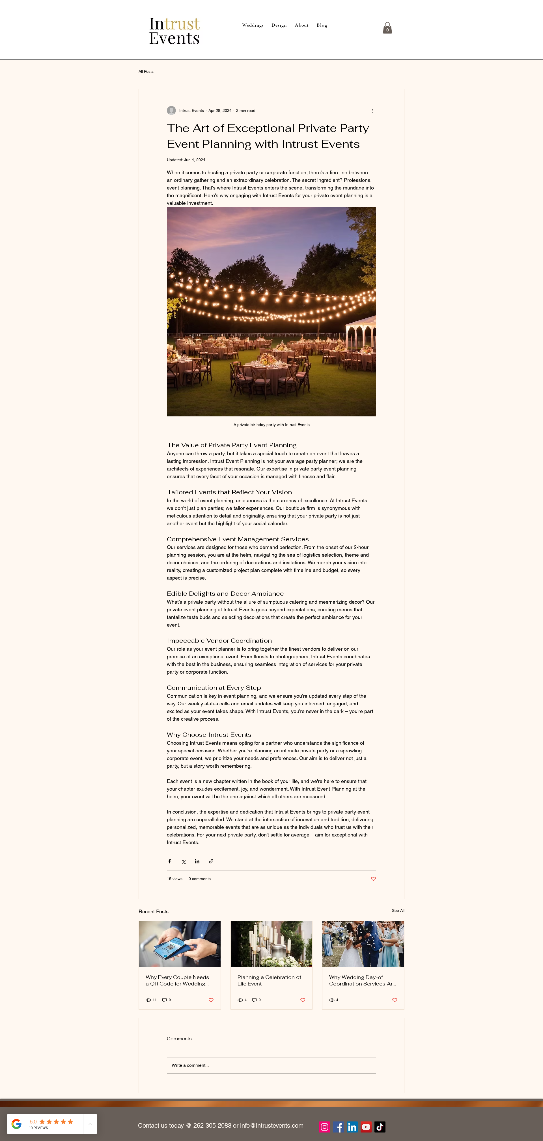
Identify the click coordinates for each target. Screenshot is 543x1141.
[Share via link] (211, 861)
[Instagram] (324, 1127)
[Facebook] (338, 1127)
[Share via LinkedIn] (197, 861)
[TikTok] (379, 1127)
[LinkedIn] (352, 1127)
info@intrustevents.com (271, 1125)
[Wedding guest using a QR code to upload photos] (180, 944)
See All (398, 910)
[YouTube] (366, 1127)
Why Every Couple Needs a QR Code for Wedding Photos (177, 980)
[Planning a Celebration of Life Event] (272, 944)
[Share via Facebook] (169, 861)
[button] (387, 28)
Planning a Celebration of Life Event (269, 980)
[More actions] (372, 110)
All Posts (146, 71)
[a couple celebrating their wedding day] (363, 944)
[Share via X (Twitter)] (183, 861)
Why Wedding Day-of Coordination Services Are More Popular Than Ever (362, 980)
